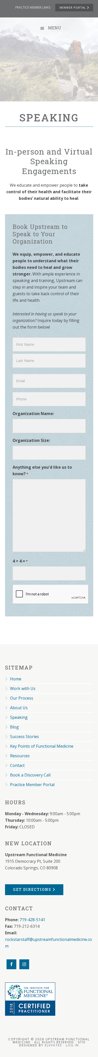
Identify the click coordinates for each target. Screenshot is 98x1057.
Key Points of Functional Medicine (41, 746)
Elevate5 (53, 1045)
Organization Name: (33, 413)
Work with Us (22, 688)
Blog (14, 727)
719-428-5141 (32, 919)
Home (15, 679)
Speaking (19, 717)
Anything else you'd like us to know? (42, 470)
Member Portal (73, 7)
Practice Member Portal (32, 784)
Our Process (21, 698)
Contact (17, 765)
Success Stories (24, 736)
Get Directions (33, 889)
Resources (20, 756)
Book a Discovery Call (30, 775)
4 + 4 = (20, 561)
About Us (19, 707)
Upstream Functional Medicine (49, 68)
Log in (72, 1045)
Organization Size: (31, 440)
